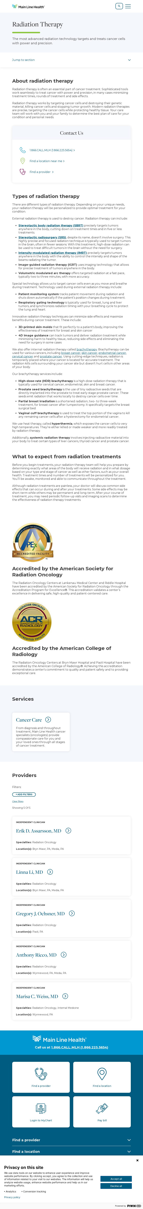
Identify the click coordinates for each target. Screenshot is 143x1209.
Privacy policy (12, 1197)
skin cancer (89, 353)
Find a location (26, 1151)
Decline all (116, 1185)
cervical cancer (22, 356)
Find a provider (26, 1140)
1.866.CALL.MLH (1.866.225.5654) (79, 1047)
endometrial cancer (112, 353)
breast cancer (70, 353)
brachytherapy (87, 349)
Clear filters (17, 801)
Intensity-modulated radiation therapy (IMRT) (52, 253)
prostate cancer (51, 356)
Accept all (116, 1178)
